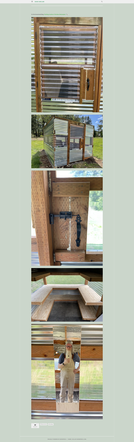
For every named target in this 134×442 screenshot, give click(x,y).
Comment (35, 426)
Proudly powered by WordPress (57, 439)
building (51, 424)
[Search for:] (101, 1)
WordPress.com (81, 439)
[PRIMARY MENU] (32, 1)
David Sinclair (39, 1)
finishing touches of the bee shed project (55, 14)
